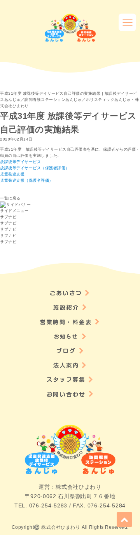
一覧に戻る (10, 198)
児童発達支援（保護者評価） (26, 180)
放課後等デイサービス (20, 162)
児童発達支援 (12, 174)
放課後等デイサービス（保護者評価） (35, 168)
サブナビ (8, 217)
